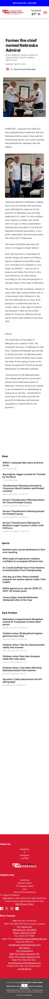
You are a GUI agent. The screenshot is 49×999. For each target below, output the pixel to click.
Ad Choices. (38, 992)
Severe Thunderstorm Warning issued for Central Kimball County (23, 501)
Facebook (24, 849)
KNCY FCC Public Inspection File (24, 957)
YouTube (24, 858)
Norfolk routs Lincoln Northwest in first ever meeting (24, 551)
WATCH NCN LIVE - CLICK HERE (24, 3)
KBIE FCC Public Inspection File (24, 954)
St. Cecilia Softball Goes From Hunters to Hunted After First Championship (23, 569)
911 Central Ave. (24, 927)
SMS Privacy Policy (24, 904)
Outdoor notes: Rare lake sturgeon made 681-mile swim (21, 657)
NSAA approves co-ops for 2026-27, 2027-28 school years (22, 589)
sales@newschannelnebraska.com (24, 945)
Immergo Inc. (28, 995)
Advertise (24, 880)
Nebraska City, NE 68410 (24, 930)
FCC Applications (24, 951)
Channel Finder (24, 883)
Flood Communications (25, 892)
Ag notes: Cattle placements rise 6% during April (22, 680)
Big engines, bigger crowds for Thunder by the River (24, 475)
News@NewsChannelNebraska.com (30, 939)
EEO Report (24, 948)
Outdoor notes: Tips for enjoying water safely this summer (24, 646)
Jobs (24, 889)
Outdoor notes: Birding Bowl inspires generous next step (23, 634)
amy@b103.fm (24, 969)
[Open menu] (45, 12)
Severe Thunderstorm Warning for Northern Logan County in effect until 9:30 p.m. (23, 525)
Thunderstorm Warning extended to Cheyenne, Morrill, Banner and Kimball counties (23, 488)
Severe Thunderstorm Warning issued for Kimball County (23, 512)
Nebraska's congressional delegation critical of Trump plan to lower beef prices (23, 622)
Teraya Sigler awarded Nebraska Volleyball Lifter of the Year (20, 598)
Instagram (24, 855)
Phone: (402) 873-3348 (24, 933)
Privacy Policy (16, 992)
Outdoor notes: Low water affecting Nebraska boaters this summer (22, 669)
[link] (24, 466)
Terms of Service (26, 992)
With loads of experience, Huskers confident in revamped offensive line (23, 560)
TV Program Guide (24, 886)
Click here (7, 898)
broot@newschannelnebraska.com (24, 963)
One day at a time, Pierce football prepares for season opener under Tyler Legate (24, 579)
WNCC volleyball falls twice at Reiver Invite (23, 464)
